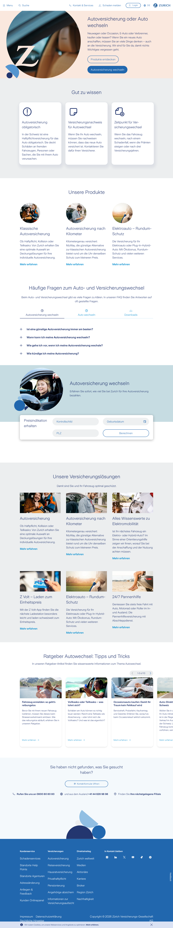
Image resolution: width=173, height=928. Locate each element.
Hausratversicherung (60, 871)
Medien (81, 865)
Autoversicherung (58, 858)
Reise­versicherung (59, 865)
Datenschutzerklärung (48, 916)
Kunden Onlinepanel (32, 900)
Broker (81, 885)
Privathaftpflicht (57, 878)
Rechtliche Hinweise (32, 920)
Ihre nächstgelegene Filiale (145, 794)
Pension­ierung (56, 885)
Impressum (26, 916)
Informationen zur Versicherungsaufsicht (61, 901)
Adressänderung (30, 882)
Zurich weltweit (85, 858)
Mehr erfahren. (92, 925)
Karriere (81, 878)
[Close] (151, 924)
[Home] (161, 5)
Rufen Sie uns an (35, 794)
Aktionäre (82, 871)
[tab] (42, 312)
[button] (8, 5)
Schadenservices (30, 858)
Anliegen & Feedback (26, 891)
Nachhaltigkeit (85, 898)
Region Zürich (85, 892)
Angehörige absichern (61, 892)
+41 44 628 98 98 (98, 794)
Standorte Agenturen (32, 876)
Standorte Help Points (29, 867)
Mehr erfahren (28, 264)
